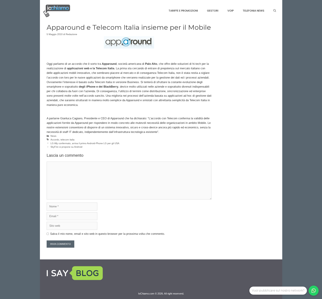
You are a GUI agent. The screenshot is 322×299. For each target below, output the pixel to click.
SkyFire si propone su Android (66, 146)
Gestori (212, 11)
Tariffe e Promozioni (183, 11)
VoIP (230, 11)
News (53, 136)
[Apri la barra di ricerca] (275, 11)
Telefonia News (253, 11)
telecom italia (67, 139)
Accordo (54, 139)
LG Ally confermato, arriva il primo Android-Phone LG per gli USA (84, 143)
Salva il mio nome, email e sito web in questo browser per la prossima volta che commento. (107, 233)
